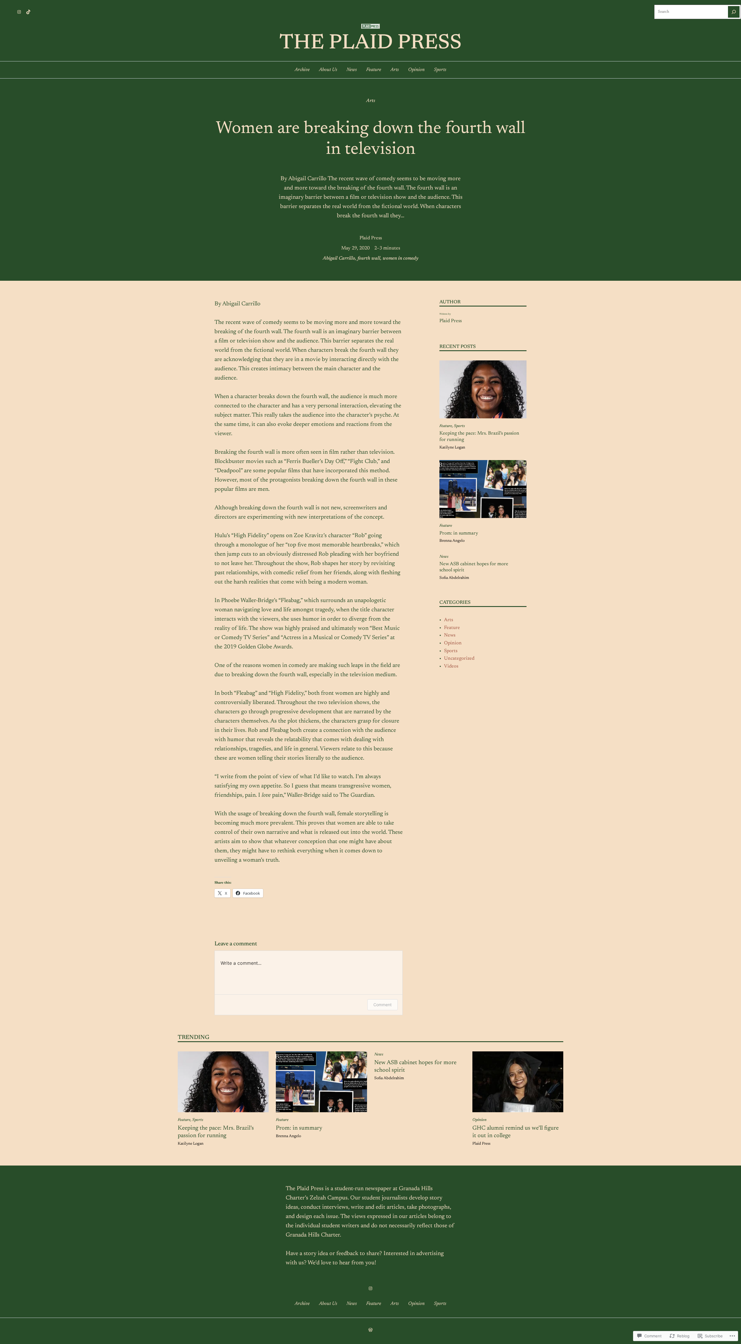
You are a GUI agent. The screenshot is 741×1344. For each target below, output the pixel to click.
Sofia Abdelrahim (454, 578)
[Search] (734, 12)
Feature (445, 426)
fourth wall (368, 258)
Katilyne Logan (452, 448)
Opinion (453, 643)
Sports (459, 426)
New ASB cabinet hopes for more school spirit (473, 567)
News (443, 557)
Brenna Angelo (452, 541)
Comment (382, 1004)
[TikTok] (28, 12)
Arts (370, 101)
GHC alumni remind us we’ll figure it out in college (515, 1132)
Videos (451, 666)
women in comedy (400, 258)
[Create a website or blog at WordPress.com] (370, 1331)
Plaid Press (371, 238)
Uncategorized (459, 658)
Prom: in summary (458, 533)
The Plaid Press (370, 43)
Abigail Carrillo (339, 258)
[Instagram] (19, 12)
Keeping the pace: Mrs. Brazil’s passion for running (479, 436)
